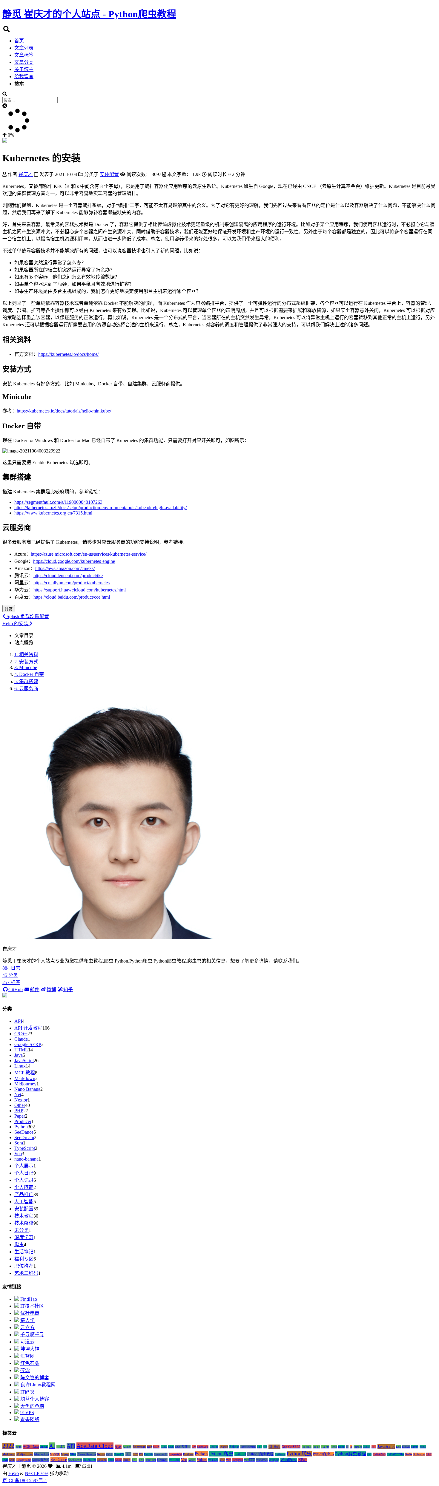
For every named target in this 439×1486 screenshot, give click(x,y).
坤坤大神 (29, 1348)
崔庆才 (26, 174)
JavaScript (24, 1060)
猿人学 (27, 1320)
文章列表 (23, 47)
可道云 (27, 1341)
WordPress (288, 1460)
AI (52, 1445)
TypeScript (24, 1148)
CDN (156, 1446)
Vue (222, 1460)
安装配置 (23, 1208)
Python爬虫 (299, 1453)
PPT (135, 1454)
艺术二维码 (26, 1273)
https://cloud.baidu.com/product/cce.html (71, 597)
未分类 (21, 1230)
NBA (73, 1454)
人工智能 (23, 1201)
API (18, 1021)
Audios (127, 1446)
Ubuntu (162, 1460)
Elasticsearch (248, 1446)
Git (265, 1446)
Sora (18, 1142)
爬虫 (19, 1244)
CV (194, 1446)
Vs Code (213, 1460)
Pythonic (280, 1454)
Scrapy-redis (23, 1460)
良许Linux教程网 (38, 1384)
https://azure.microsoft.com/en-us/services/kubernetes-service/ (88, 554)
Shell (111, 1460)
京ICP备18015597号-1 (24, 1480)
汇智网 (27, 1356)
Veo (18, 1153)
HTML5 (306, 1446)
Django (224, 1446)
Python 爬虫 (221, 1453)
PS (141, 1454)
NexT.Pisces (36, 1473)
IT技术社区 (32, 1306)
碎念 (25, 1370)
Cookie (214, 1446)
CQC (164, 1446)
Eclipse (234, 1446)
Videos (202, 1460)
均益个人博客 (34, 1399)
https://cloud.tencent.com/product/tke (68, 575)
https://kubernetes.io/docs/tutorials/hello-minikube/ (64, 410)
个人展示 (23, 1165)
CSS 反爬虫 (183, 1446)
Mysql (65, 1454)
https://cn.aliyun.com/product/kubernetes (71, 582)
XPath (302, 1460)
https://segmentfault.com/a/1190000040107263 (58, 502)
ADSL (44, 1446)
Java (18, 1055)
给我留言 (23, 76)
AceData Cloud (94, 1445)
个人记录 (23, 1180)
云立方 (27, 1327)
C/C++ (20, 1033)
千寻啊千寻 (32, 1334)
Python (21, 1126)
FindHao (28, 1299)
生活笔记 (23, 1251)
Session (102, 1460)
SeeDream (24, 1137)
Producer (22, 1121)
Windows (262, 1460)
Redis (408, 1454)
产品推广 (23, 1194)
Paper (19, 1116)
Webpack (237, 1460)
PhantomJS (161, 1454)
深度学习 (23, 1237)
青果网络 (29, 1419)
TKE (134, 1460)
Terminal (150, 1460)
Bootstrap (139, 1446)
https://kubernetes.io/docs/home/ (68, 354)
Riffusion (419, 1454)
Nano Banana (27, 1089)
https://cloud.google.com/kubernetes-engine (74, 561)
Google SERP (27, 1044)
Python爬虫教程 (350, 1453)
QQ (369, 1454)
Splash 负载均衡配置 (27, 616)
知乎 (68, 989)
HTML (21, 1049)
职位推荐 (23, 1266)
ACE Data (31, 1447)
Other (19, 1105)
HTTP (316, 1446)
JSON (366, 1446)
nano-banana (26, 1158)
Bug (149, 1446)
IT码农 (27, 1391)
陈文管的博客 (34, 1377)
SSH (5, 1460)
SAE (429, 1454)
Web (228, 1460)
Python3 (240, 1454)
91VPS (27, 1412)
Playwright (175, 1454)
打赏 (9, 609)
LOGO (406, 1446)
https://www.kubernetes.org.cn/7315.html (53, 512)
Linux (20, 1065)
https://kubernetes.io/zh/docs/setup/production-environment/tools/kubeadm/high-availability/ (100, 507)
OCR (109, 1454)
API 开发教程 (28, 1028)
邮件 (34, 989)
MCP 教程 (24, 1072)
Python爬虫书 (323, 1454)
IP (347, 1446)
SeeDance (23, 1132)
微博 (51, 989)
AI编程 (60, 1446)
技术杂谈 (23, 1223)
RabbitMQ (379, 1454)
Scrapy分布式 (40, 1460)
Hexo (334, 1446)
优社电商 (29, 1313)
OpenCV (119, 1454)
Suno (127, 1460)
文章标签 (23, 55)
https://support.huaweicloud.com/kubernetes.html (79, 589)
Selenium (89, 1460)
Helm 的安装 (16, 623)
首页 (19, 40)
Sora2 (118, 1460)
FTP (259, 1446)
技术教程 (23, 1215)
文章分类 (23, 62)
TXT (141, 1460)
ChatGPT (202, 1446)
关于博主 (23, 69)
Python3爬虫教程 (260, 1454)
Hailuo (325, 1446)
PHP (18, 1110)
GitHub (15, 989)
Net (17, 1094)
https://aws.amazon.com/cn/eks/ (65, 568)
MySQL (55, 1454)
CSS (171, 1446)
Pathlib (148, 1454)
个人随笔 (23, 1187)
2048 (19, 1446)
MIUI (423, 1446)
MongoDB (41, 1454)
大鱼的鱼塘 (32, 1406)
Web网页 (249, 1460)
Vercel (192, 1460)
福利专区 (23, 1258)
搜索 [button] (19, 83)
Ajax (118, 1447)
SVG (12, 1460)
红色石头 (29, 1363)
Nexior (20, 1099)
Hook (341, 1446)
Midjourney (25, 1083)
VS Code (174, 1460)
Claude (21, 1039)
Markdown (24, 1078)
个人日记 (23, 1172)
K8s (398, 1446)
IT (351, 1446)
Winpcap (274, 1460)
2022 (8, 1446)
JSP (374, 1446)
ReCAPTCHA (395, 1454)
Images (358, 1446)
